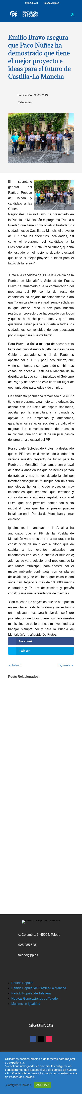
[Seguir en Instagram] (49, 1039)
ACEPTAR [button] (42, 1084)
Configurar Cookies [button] (18, 1085)
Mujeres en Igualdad (25, 1003)
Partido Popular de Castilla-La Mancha (38, 988)
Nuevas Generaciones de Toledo (34, 998)
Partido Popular (22, 983)
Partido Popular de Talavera (31, 993)
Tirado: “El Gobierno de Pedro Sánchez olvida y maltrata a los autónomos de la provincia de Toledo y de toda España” (41, 822)
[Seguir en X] (41, 1039)
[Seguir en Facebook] (33, 1039)
